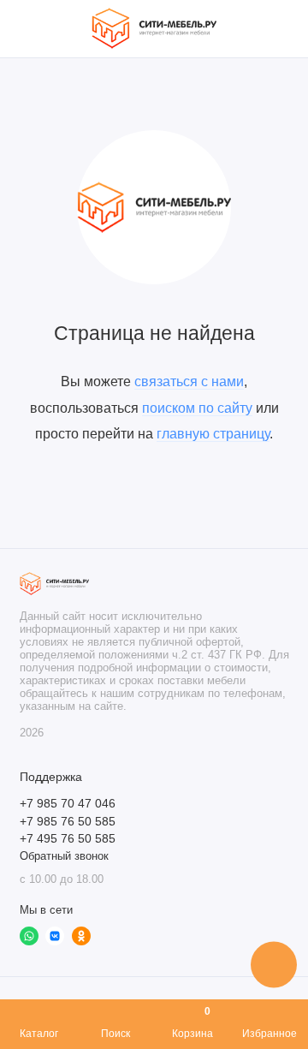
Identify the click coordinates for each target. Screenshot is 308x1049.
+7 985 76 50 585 (68, 821)
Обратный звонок (64, 856)
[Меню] (29, 28)
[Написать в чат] (274, 964)
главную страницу (213, 433)
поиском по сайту (197, 407)
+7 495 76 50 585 (68, 838)
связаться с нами (189, 381)
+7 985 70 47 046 (68, 803)
